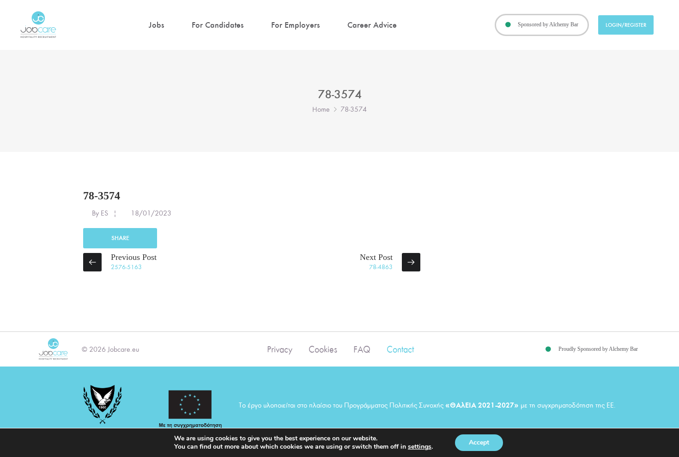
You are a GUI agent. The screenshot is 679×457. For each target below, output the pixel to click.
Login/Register (626, 25)
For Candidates (217, 25)
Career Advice (372, 25)
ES (104, 213)
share (120, 238)
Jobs (156, 25)
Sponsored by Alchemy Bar (548, 24)
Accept (479, 442)
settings (419, 447)
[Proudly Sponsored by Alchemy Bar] (548, 349)
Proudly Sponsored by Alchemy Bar (598, 349)
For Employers (295, 25)
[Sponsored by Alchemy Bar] (508, 25)
